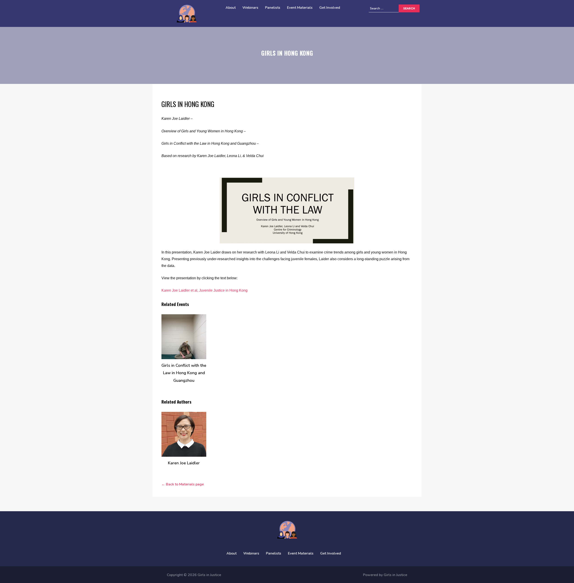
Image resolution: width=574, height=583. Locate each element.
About (231, 7)
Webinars (250, 7)
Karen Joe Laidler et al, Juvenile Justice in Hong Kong (204, 290)
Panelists (272, 7)
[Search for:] (390, 8)
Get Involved (329, 7)
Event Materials (300, 7)
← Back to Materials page (182, 484)
